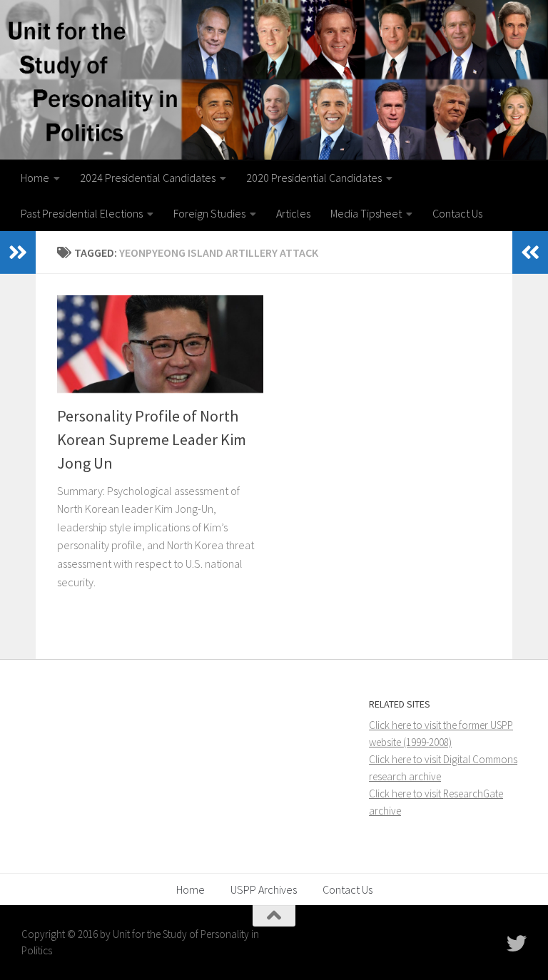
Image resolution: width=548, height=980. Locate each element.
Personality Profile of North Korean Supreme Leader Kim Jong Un (151, 439)
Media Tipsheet (366, 213)
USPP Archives (263, 889)
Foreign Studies (209, 213)
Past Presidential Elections (82, 213)
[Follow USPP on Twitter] (517, 944)
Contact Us (457, 213)
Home (35, 177)
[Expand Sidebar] (18, 252)
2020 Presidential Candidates (314, 177)
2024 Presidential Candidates (147, 177)
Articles (293, 213)
